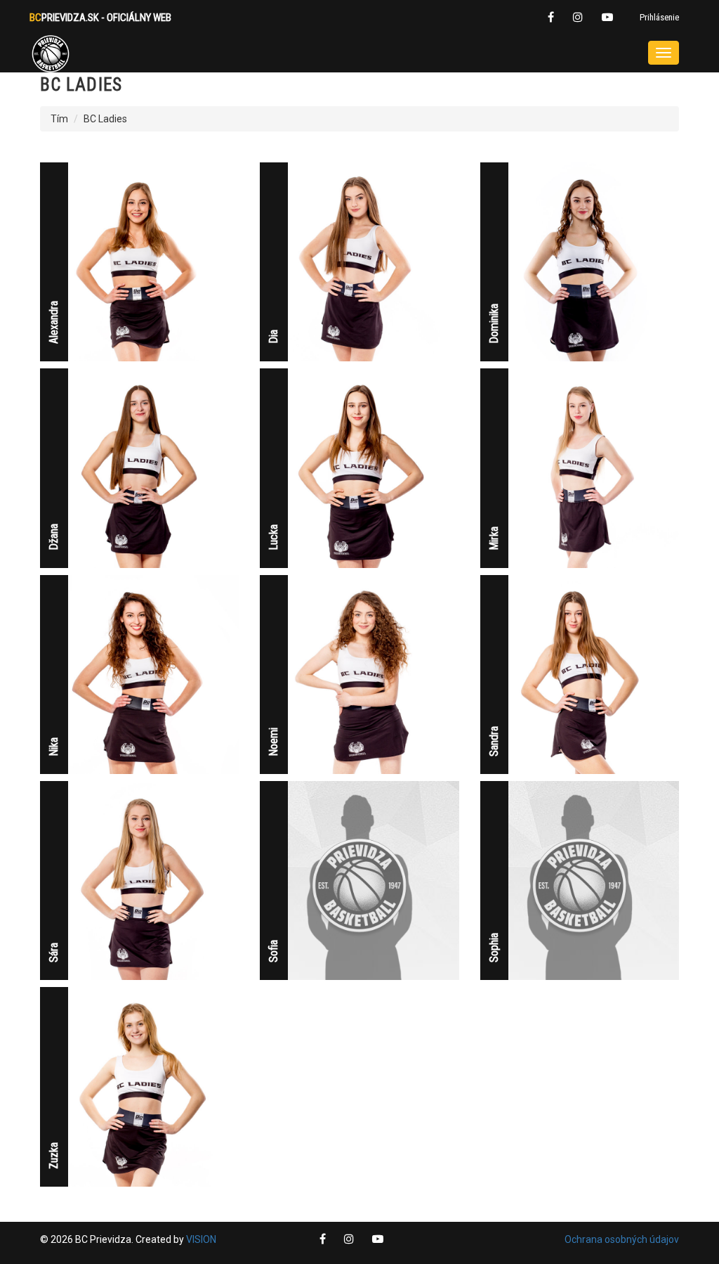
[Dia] (359, 260)
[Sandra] (579, 673)
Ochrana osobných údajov (622, 1239)
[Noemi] (359, 673)
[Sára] (139, 879)
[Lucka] (359, 467)
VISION (201, 1239)
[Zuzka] (139, 1086)
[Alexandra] (139, 260)
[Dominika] (579, 260)
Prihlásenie (659, 17)
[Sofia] (359, 879)
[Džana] (139, 467)
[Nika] (139, 673)
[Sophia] (579, 879)
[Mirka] (579, 467)
